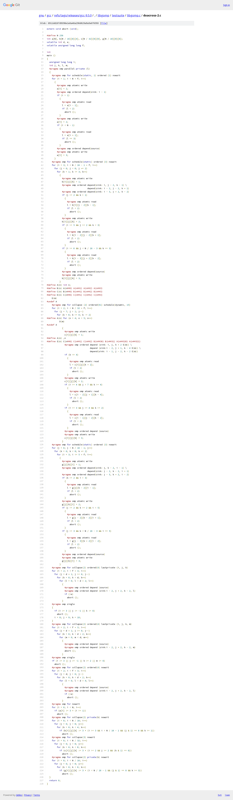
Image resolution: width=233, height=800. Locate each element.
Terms (36, 795)
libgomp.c (134, 15)
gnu (41, 15)
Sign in (226, 4)
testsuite (118, 15)
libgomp (103, 15)
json (227, 795)
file (103, 23)
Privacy (27, 795)
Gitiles (19, 795)
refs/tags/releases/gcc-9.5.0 (73, 15)
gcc (49, 15)
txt (220, 795)
